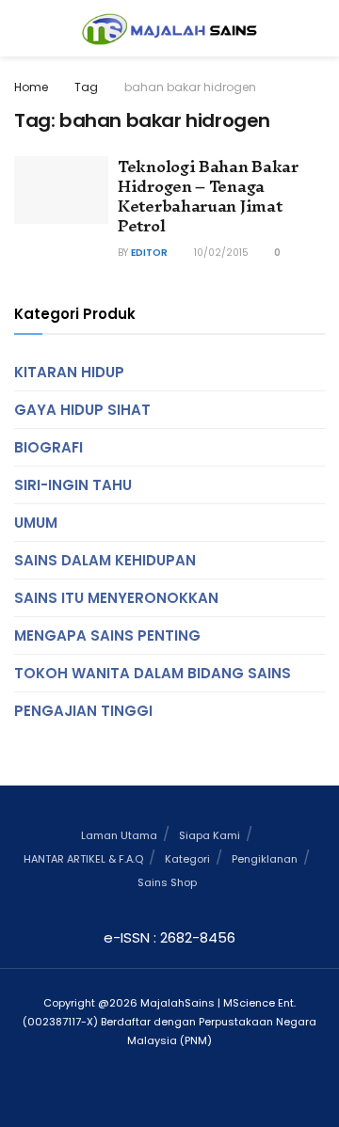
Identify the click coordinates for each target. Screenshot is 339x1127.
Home (31, 87)
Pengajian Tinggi (83, 711)
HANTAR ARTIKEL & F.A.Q (83, 858)
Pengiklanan (265, 858)
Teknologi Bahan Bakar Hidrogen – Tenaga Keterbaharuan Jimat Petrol (208, 196)
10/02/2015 (220, 253)
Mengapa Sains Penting (107, 635)
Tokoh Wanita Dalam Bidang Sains (152, 673)
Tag (86, 87)
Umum (35, 522)
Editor (149, 253)
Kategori (187, 858)
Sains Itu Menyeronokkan (116, 598)
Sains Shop (167, 882)
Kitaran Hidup (69, 372)
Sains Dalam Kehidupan (105, 560)
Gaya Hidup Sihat (82, 410)
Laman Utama (119, 835)
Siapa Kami (209, 835)
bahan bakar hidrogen (190, 87)
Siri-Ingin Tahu (73, 485)
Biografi (48, 447)
